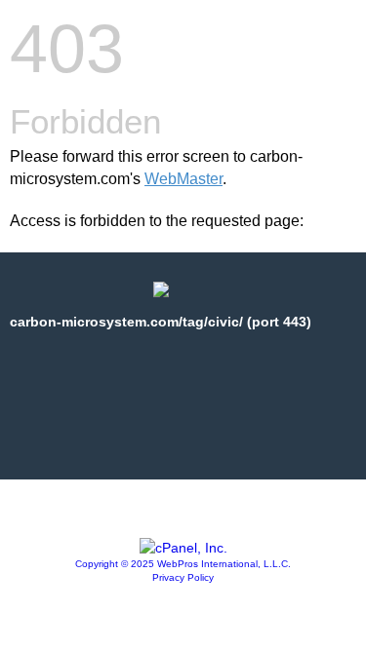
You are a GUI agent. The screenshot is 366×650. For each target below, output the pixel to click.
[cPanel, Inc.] (183, 547)
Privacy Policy (183, 577)
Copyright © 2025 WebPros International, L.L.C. (183, 563)
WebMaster (183, 179)
